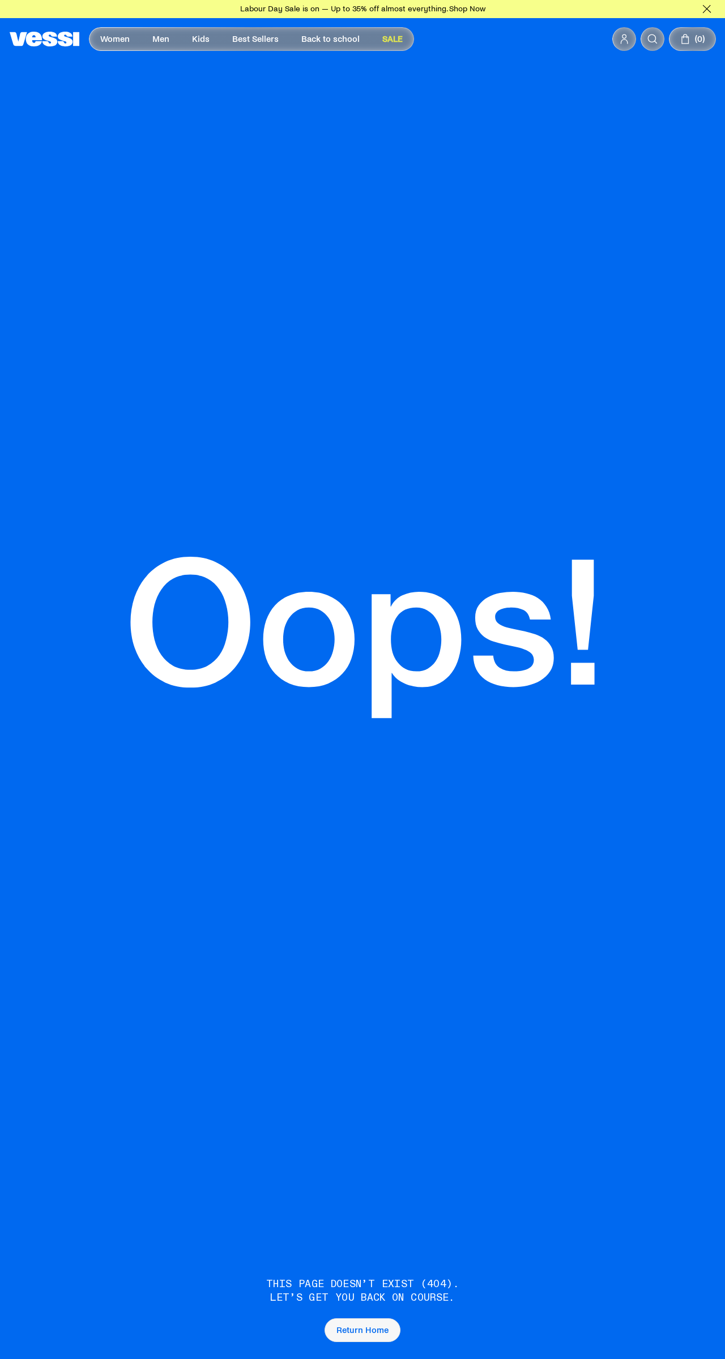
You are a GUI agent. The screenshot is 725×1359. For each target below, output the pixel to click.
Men (160, 39)
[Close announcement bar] (707, 9)
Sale (392, 39)
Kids (201, 39)
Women (115, 39)
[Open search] (652, 39)
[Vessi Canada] (44, 39)
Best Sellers (255, 39)
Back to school (330, 39)
